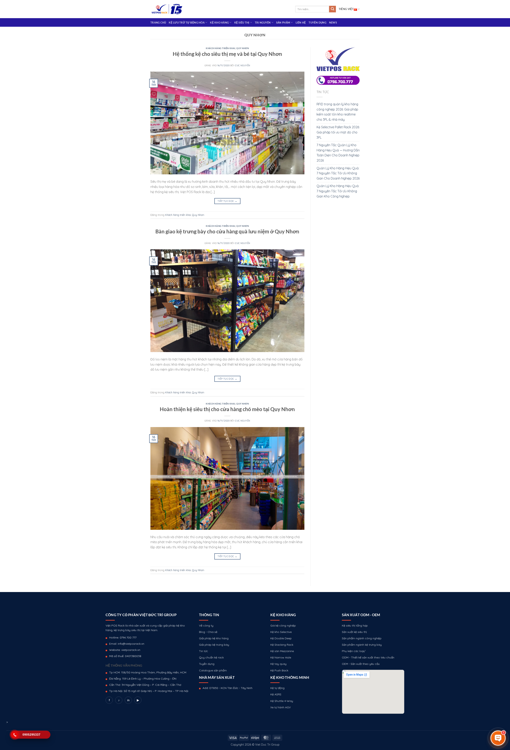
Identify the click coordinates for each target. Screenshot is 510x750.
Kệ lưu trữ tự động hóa (187, 22)
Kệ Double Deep (281, 638)
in (128, 700)
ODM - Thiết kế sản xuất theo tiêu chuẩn (368, 657)
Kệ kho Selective (281, 632)
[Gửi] (332, 9)
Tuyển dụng (317, 22)
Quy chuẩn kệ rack (211, 657)
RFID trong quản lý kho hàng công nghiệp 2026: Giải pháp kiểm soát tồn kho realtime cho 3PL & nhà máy (337, 111)
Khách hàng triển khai (220, 48)
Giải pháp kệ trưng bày (214, 644)
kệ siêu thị (241, 22)
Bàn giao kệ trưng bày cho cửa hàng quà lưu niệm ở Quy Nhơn (227, 231)
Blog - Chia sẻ (208, 632)
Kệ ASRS (275, 694)
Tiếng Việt (346, 9)
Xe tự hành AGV (280, 707)
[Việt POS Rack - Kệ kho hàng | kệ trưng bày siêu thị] (166, 9)
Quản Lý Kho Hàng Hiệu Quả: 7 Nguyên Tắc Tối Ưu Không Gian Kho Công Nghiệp (338, 191)
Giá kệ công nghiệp (283, 625)
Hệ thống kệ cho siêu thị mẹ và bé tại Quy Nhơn (227, 54)
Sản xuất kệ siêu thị (354, 632)
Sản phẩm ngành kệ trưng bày (362, 644)
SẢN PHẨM (283, 22)
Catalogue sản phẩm (213, 670)
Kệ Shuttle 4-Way (281, 701)
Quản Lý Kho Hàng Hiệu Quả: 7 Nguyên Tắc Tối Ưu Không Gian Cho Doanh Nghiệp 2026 (338, 173)
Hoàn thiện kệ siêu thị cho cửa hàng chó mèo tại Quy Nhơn (227, 409)
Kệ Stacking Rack (281, 644)
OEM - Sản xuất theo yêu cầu (361, 664)
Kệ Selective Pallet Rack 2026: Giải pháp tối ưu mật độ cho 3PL (338, 132)
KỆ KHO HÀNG (219, 22)
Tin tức (203, 651)
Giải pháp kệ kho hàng (214, 638)
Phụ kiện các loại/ (353, 651)
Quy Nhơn (242, 48)
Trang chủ (158, 22)
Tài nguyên (263, 22)
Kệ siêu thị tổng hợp (355, 625)
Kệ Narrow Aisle (280, 657)
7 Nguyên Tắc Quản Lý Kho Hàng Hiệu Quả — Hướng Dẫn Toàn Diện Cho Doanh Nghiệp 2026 (338, 152)
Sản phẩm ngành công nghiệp (362, 638)
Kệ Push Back (279, 670)
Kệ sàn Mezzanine (282, 651)
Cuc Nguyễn (242, 65)
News (333, 22)
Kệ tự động (277, 688)
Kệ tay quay (278, 664)
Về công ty (206, 625)
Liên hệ (301, 22)
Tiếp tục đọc (227, 200)
